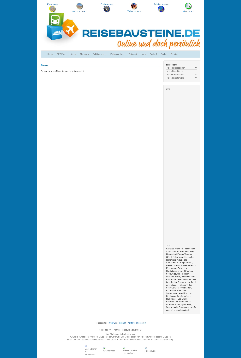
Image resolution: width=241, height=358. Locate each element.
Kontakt (131, 322)
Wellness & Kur (116, 54)
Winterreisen (188, 11)
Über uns (113, 322)
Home (50, 54)
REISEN (60, 54)
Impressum (141, 322)
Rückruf (153, 54)
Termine (174, 54)
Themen (83, 54)
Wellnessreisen (134, 11)
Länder (73, 54)
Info (142, 54)
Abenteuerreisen (79, 11)
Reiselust (133, 54)
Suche (164, 54)
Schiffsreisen (98, 54)
